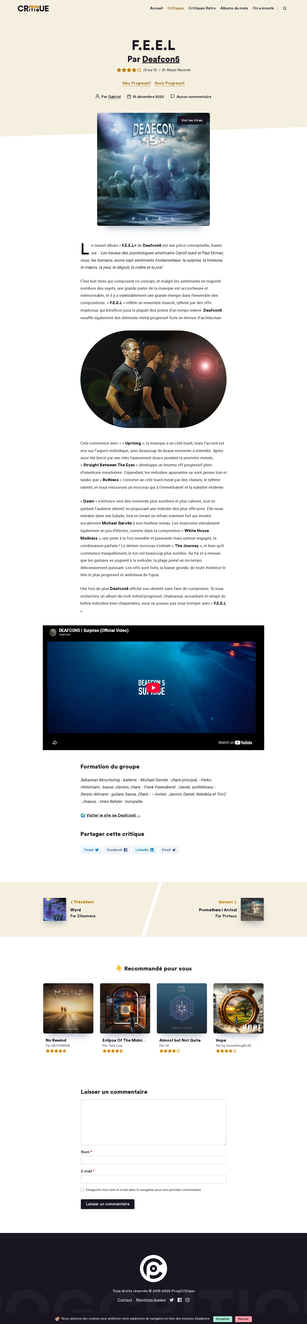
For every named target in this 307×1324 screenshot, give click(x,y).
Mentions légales (151, 1300)
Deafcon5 (161, 59)
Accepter (222, 1319)
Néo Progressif (136, 83)
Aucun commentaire (193, 97)
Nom (86, 1152)
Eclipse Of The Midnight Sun (129, 1040)
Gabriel (114, 97)
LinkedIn (142, 850)
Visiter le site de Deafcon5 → (113, 816)
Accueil (156, 8)
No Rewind (56, 1040)
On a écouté (263, 8)
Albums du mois (234, 8)
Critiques (175, 8)
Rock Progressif (170, 83)
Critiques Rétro (202, 8)
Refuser (243, 1319)
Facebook (114, 850)
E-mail (87, 1171)
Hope (221, 1040)
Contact (124, 1300)
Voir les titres (191, 120)
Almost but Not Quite (179, 1040)
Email (166, 850)
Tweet (89, 850)
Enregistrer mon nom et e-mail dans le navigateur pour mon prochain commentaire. (144, 1190)
